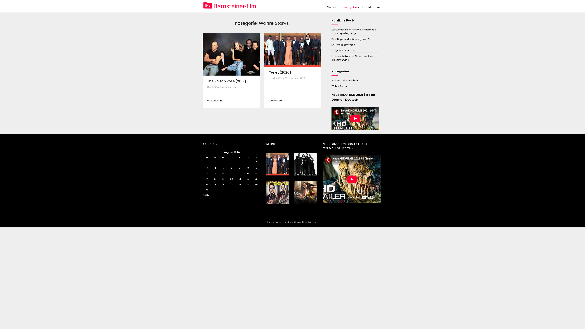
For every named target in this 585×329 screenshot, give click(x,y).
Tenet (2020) (280, 72)
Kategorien (350, 7)
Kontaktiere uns (371, 7)
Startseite (333, 7)
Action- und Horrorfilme (345, 80)
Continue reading (214, 101)
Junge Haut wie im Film (344, 50)
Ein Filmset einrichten (343, 44)
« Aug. (206, 194)
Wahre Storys (339, 86)
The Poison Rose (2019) (226, 81)
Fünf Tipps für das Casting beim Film (352, 39)
